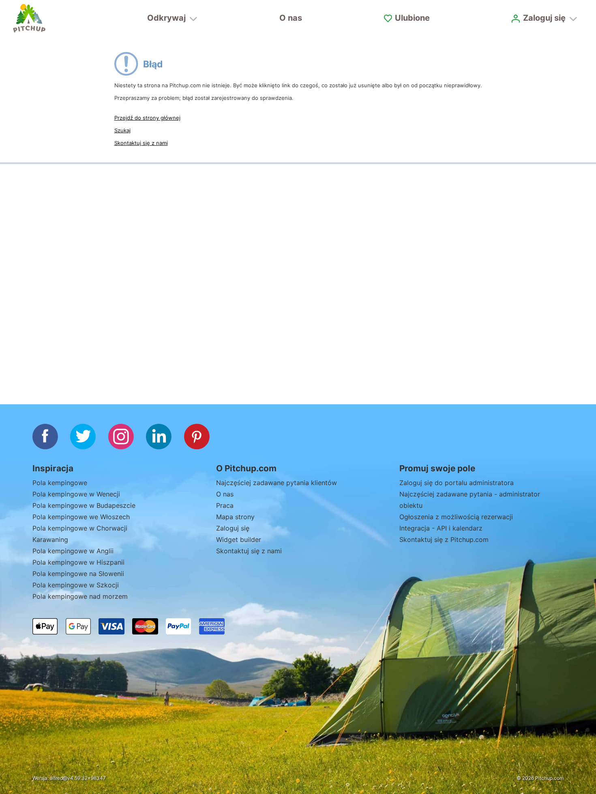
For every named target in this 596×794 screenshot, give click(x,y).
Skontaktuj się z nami (141, 143)
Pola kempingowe (59, 483)
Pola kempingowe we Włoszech (81, 517)
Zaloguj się (232, 528)
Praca (225, 505)
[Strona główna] (29, 18)
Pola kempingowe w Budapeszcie (83, 505)
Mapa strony (235, 517)
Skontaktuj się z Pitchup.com (444, 539)
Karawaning (50, 539)
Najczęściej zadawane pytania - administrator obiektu (469, 499)
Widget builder (238, 539)
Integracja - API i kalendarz (440, 528)
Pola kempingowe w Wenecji (76, 494)
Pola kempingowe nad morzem (80, 596)
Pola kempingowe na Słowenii (78, 574)
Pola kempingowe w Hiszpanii (78, 562)
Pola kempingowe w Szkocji (75, 585)
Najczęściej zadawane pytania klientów (276, 483)
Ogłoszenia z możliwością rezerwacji (456, 517)
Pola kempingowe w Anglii (73, 551)
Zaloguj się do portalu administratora (456, 483)
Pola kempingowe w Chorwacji (79, 528)
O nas (290, 18)
